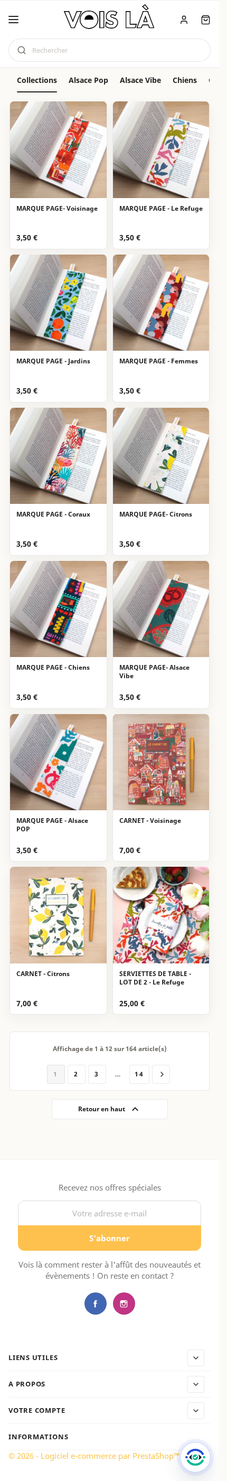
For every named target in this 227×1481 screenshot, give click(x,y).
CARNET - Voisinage (150, 821)
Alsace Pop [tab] (88, 80)
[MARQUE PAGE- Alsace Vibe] (161, 609)
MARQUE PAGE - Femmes (158, 361)
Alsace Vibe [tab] (140, 80)
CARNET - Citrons (43, 974)
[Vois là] (109, 18)
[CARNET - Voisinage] (161, 762)
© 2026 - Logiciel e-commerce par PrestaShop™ (94, 1455)
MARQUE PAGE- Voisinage (57, 208)
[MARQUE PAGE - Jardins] (58, 303)
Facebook (95, 1303)
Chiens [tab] (185, 80)
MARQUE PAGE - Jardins (53, 361)
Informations (38, 1437)
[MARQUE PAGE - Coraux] (58, 456)
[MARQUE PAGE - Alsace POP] (58, 762)
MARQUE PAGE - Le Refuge (161, 208)
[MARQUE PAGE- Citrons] (161, 456)
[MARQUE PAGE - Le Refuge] (161, 149)
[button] (13, 19)
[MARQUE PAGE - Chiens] (58, 609)
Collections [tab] (37, 80)
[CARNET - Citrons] (58, 915)
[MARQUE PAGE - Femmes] (161, 303)
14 (139, 1074)
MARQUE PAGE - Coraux (53, 514)
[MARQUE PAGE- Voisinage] (58, 149)
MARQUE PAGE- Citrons (155, 514)
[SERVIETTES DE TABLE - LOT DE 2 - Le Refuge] (161, 915)
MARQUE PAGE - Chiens (53, 667)
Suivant (161, 1074)
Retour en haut (109, 1109)
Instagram (124, 1303)
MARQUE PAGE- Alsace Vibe (154, 671)
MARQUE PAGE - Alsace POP (52, 825)
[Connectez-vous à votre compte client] (184, 19)
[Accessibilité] (195, 1457)
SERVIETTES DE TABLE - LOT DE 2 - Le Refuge (155, 978)
